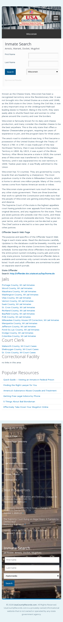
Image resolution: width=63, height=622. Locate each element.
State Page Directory (16, 441)
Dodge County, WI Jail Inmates (17, 333)
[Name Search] (31, 17)
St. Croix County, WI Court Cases (19, 352)
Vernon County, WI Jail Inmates (17, 301)
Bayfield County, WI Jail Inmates (18, 314)
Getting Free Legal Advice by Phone (21, 396)
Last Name (10, 62)
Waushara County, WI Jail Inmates (19, 291)
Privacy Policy (12, 474)
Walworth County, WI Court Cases (19, 346)
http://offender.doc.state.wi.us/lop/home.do (32, 273)
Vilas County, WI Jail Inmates (16, 298)
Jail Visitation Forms (15, 463)
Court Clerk (11, 458)
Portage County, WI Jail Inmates (18, 285)
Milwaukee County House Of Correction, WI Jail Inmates (30, 320)
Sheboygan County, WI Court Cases (20, 349)
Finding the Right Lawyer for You (20, 385)
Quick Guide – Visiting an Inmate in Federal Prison (28, 379)
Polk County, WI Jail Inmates (16, 317)
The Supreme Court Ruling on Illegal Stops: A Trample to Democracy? (31, 520)
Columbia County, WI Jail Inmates (19, 336)
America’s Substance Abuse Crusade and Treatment (30, 390)
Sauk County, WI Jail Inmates (16, 304)
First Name (10, 54)
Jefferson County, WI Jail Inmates (19, 326)
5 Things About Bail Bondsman (19, 401)
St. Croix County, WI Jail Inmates (18, 307)
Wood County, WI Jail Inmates (17, 288)
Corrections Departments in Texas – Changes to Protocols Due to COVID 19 (27, 509)
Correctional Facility (15, 452)
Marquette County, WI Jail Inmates (19, 323)
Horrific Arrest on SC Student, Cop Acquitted (25, 530)
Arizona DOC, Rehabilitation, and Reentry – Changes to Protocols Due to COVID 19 (30, 498)
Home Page (11, 436)
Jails (7, 447)
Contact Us (11, 479)
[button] (56, 18)
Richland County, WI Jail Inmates (18, 310)
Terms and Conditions (16, 469)
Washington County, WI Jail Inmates (20, 294)
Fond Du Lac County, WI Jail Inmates (20, 329)
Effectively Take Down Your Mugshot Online (25, 407)
